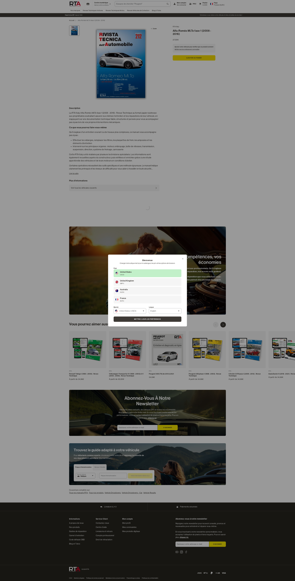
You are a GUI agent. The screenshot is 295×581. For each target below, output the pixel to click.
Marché (116, 307)
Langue (151, 307)
